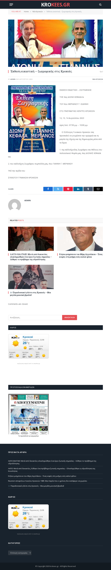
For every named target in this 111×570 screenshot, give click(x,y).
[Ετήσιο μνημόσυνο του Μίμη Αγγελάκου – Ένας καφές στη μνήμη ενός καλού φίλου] (80, 239)
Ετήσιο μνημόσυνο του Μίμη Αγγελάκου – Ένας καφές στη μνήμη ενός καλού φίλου (81, 255)
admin (12, 79)
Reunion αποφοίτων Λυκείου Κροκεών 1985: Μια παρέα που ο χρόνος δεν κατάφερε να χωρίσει (47, 481)
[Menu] (11, 4)
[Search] (100, 4)
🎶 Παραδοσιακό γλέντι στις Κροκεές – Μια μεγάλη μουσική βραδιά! (30, 293)
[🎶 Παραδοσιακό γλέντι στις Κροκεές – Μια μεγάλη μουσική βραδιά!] (31, 277)
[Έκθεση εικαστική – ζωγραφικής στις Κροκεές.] (55, 43)
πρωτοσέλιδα (24, 436)
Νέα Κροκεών (97, 79)
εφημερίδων (35, 436)
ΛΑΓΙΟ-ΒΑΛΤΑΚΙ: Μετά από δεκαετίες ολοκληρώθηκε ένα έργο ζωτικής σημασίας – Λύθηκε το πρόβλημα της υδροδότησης (31, 257)
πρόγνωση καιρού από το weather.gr (28, 363)
